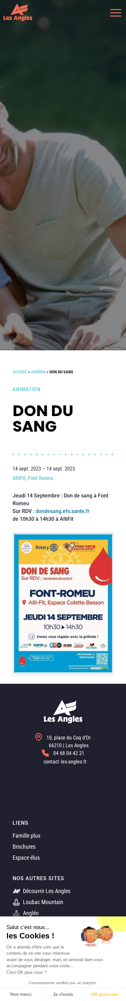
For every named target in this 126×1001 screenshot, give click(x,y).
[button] (112, 12)
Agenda (38, 371)
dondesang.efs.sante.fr (62, 511)
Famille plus (26, 835)
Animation (27, 389)
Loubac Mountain (42, 902)
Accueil (20, 371)
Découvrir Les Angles (46, 891)
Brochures (24, 846)
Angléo (30, 913)
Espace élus (26, 857)
